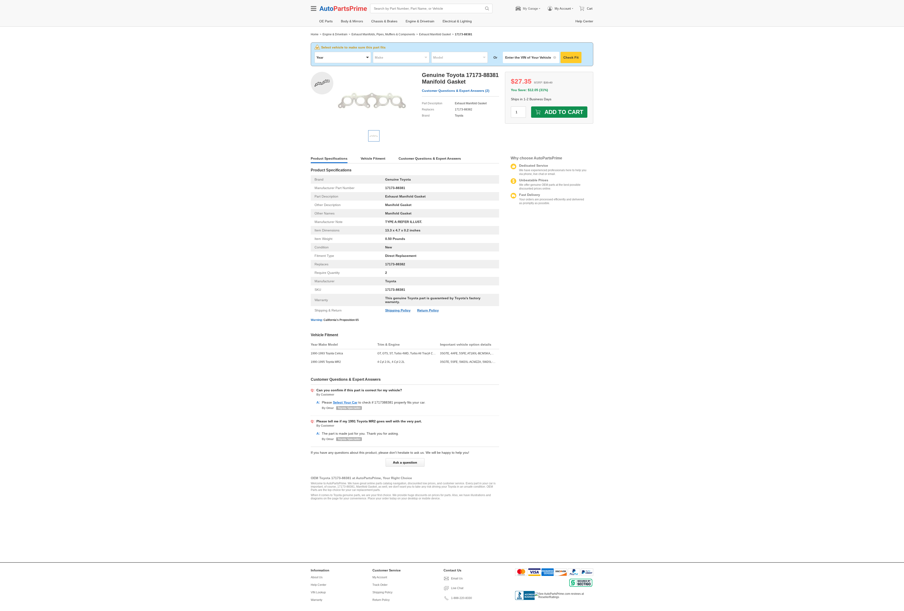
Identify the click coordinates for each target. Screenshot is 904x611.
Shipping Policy (398, 310)
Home (315, 34)
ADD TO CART (564, 112)
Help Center (318, 585)
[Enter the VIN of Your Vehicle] (531, 57)
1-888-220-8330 (461, 598)
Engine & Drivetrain (335, 34)
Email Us (457, 578)
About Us (317, 577)
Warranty (316, 600)
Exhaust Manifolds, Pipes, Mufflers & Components (383, 34)
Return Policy (428, 310)
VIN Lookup (318, 592)
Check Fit (571, 57)
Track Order (379, 585)
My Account (379, 577)
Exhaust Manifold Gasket (435, 34)
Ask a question (405, 462)
